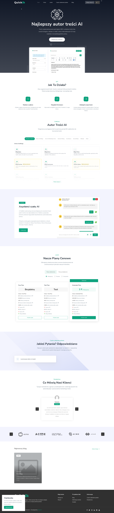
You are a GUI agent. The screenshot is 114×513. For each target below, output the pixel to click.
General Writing (61, 138)
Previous (37, 409)
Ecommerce (68, 138)
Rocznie (58, 276)
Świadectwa (89, 500)
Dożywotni (65, 276)
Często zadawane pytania (62, 2)
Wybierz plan (30, 317)
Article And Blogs (39, 138)
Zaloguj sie (60, 497)
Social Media (76, 138)
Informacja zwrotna (76, 500)
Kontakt (74, 502)
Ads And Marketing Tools (50, 138)
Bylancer (40, 510)
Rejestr (59, 500)
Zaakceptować (8, 507)
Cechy (44, 2)
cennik (51, 2)
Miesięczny (50, 276)
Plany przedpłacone (62, 272)
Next (76, 409)
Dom (38, 2)
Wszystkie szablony (30, 138)
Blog (73, 2)
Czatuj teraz (23, 230)
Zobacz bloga (95, 449)
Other (87, 138)
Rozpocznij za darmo (57, 39)
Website (82, 138)
